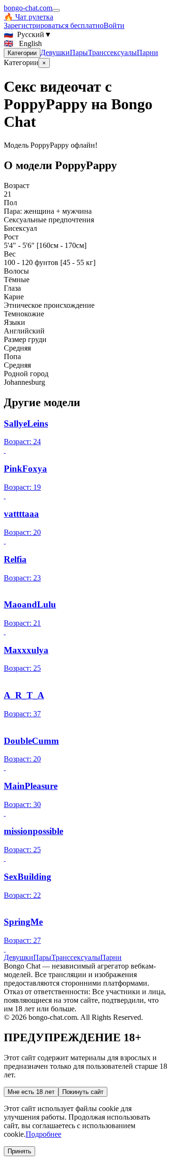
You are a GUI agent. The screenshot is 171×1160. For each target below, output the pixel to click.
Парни (147, 52)
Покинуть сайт (83, 1091)
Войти (114, 25)
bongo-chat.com (28, 8)
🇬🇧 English (23, 43)
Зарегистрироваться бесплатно (54, 25)
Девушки (55, 52)
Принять (19, 1151)
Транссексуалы (112, 52)
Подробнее (43, 1134)
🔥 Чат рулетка (28, 17)
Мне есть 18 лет (31, 1091)
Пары (79, 52)
